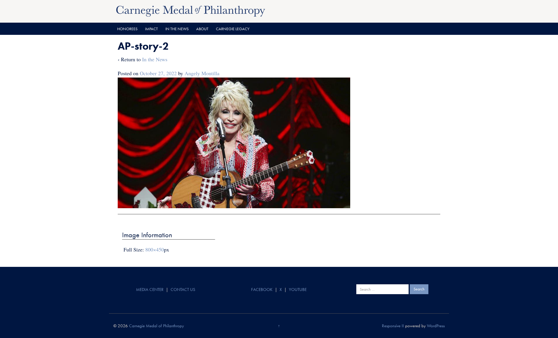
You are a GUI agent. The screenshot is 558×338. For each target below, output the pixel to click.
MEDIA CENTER (150, 289)
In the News (154, 59)
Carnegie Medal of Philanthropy (156, 326)
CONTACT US (183, 289)
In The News (177, 28)
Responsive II (393, 326)
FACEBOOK (262, 289)
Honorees (127, 28)
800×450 (154, 249)
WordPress (436, 326)
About (202, 28)
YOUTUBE (298, 289)
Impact (151, 28)
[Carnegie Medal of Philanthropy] (190, 10)
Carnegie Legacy (232, 28)
